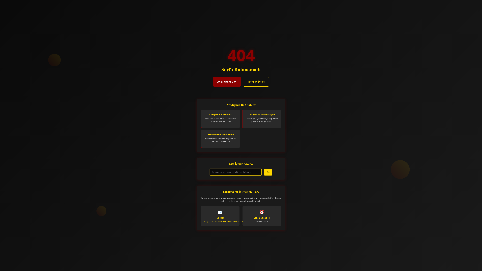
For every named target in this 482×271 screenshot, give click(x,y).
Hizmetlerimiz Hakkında (220, 134)
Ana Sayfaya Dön (226, 81)
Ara (268, 172)
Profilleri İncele (256, 81)
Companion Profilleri (220, 114)
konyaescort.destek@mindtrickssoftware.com (223, 221)
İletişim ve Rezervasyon (262, 114)
